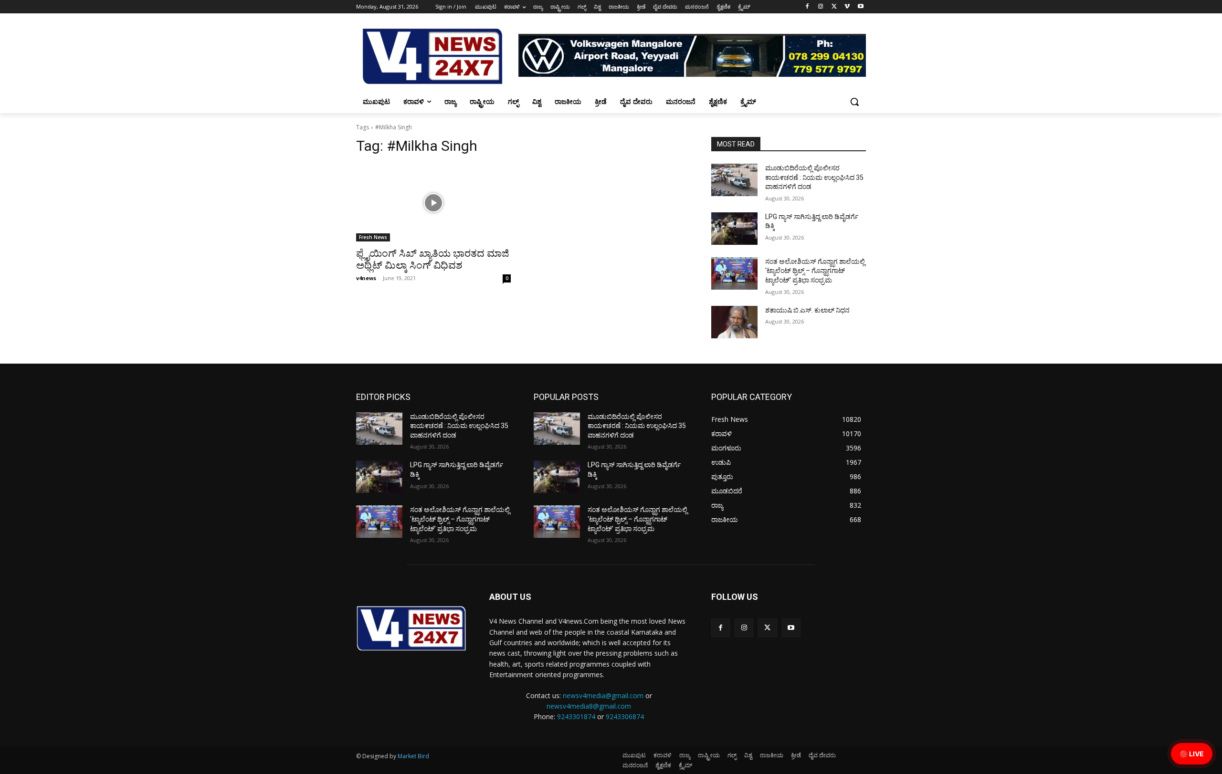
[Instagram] (820, 6)
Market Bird (413, 756)
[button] (854, 101)
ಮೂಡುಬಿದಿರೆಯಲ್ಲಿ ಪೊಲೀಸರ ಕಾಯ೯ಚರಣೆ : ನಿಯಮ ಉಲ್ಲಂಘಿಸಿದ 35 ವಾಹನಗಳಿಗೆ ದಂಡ (814, 177)
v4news (366, 278)
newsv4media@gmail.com (603, 695)
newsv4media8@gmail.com (589, 706)
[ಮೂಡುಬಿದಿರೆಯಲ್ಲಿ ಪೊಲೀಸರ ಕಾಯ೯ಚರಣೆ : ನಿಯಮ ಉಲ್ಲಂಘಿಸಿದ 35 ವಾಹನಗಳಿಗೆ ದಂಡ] (734, 180)
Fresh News (373, 237)
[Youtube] (860, 6)
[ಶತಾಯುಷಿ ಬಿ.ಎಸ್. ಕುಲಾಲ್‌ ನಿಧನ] (734, 322)
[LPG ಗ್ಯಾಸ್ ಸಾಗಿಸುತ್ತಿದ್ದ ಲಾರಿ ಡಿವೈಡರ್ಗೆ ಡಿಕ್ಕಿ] (734, 228)
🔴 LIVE (1192, 754)
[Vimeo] (847, 6)
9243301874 (576, 716)
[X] (834, 6)
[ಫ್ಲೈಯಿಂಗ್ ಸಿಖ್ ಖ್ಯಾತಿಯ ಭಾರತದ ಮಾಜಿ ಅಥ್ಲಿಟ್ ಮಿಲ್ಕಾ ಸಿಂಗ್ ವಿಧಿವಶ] (433, 202)
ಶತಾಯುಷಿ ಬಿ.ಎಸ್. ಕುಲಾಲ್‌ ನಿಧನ (807, 310)
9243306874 (625, 716)
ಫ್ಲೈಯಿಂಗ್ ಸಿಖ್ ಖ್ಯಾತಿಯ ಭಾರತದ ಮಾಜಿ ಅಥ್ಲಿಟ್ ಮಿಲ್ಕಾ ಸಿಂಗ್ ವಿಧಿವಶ (432, 259)
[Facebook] (807, 6)
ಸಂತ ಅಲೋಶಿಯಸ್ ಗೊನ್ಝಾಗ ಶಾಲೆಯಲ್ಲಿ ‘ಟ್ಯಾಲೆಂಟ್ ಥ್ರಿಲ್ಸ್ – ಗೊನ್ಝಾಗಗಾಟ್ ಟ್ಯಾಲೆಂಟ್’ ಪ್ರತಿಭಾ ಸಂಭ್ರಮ (815, 271)
